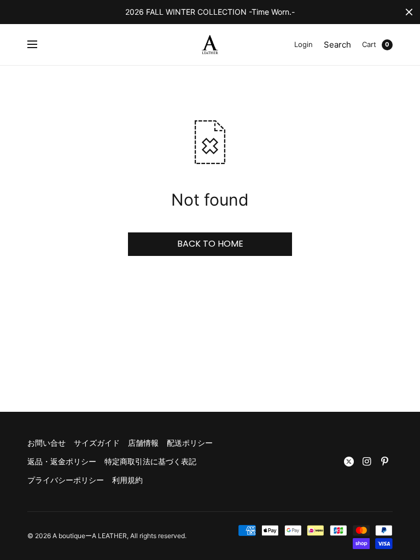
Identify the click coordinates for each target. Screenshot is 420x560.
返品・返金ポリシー (61, 461)
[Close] (409, 12)
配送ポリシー (190, 442)
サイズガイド (97, 442)
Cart (369, 44)
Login (303, 44)
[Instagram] (367, 461)
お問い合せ (46, 442)
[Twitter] (349, 461)
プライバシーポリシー (65, 480)
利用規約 (127, 480)
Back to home (210, 243)
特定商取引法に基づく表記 (150, 461)
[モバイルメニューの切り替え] (39, 45)
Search (337, 44)
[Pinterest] (385, 461)
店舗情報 (143, 442)
